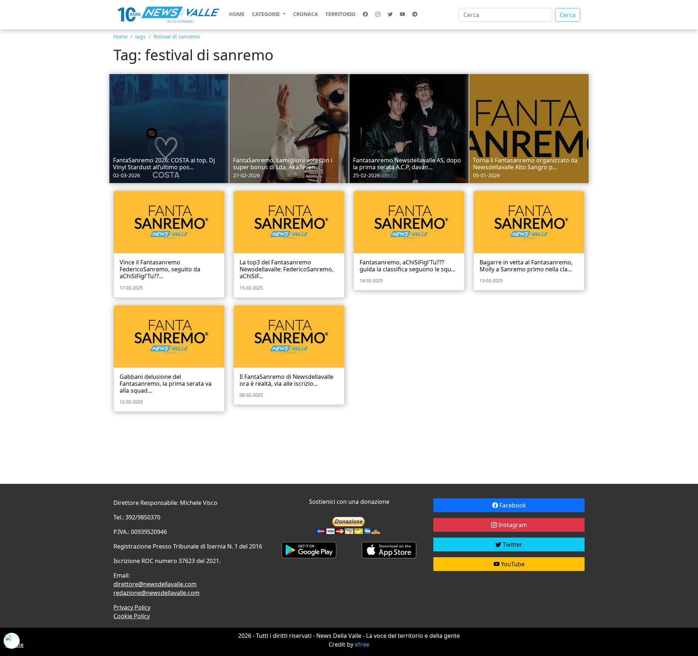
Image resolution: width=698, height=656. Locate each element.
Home (237, 14)
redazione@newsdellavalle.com (156, 593)
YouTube (512, 564)
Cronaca (305, 14)
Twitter (511, 544)
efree (362, 644)
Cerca (567, 15)
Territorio (340, 14)
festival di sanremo (176, 36)
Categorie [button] (266, 14)
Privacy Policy (132, 607)
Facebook (512, 505)
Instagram (512, 525)
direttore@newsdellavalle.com (155, 584)
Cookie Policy (131, 616)
